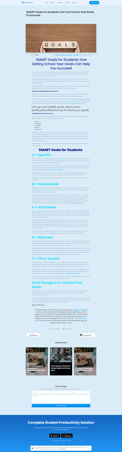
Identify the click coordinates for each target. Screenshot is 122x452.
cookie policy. (62, 449)
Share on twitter (69, 328)
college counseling (79, 310)
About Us (67, 2)
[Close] (90, 448)
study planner (41, 302)
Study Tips (74, 2)
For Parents (60, 2)
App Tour (53, 2)
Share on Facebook (55, 328)
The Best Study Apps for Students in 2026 (84, 369)
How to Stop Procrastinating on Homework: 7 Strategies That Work (36, 367)
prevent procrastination (56, 170)
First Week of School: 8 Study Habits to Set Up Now (60, 368)
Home (46, 2)
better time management (74, 273)
